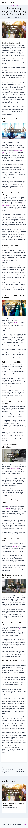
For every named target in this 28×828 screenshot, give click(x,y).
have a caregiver (6, 508)
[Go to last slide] (4, 798)
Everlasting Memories (11, 17)
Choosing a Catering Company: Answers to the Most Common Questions (7, 769)
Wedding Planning (14, 5)
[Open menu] (25, 3)
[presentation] (14, 792)
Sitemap (24, 824)
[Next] (24, 798)
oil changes (14, 369)
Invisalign (15, 546)
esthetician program (14, 669)
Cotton (15, 322)
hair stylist (17, 629)
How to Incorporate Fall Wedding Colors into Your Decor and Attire (21, 769)
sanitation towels (15, 468)
